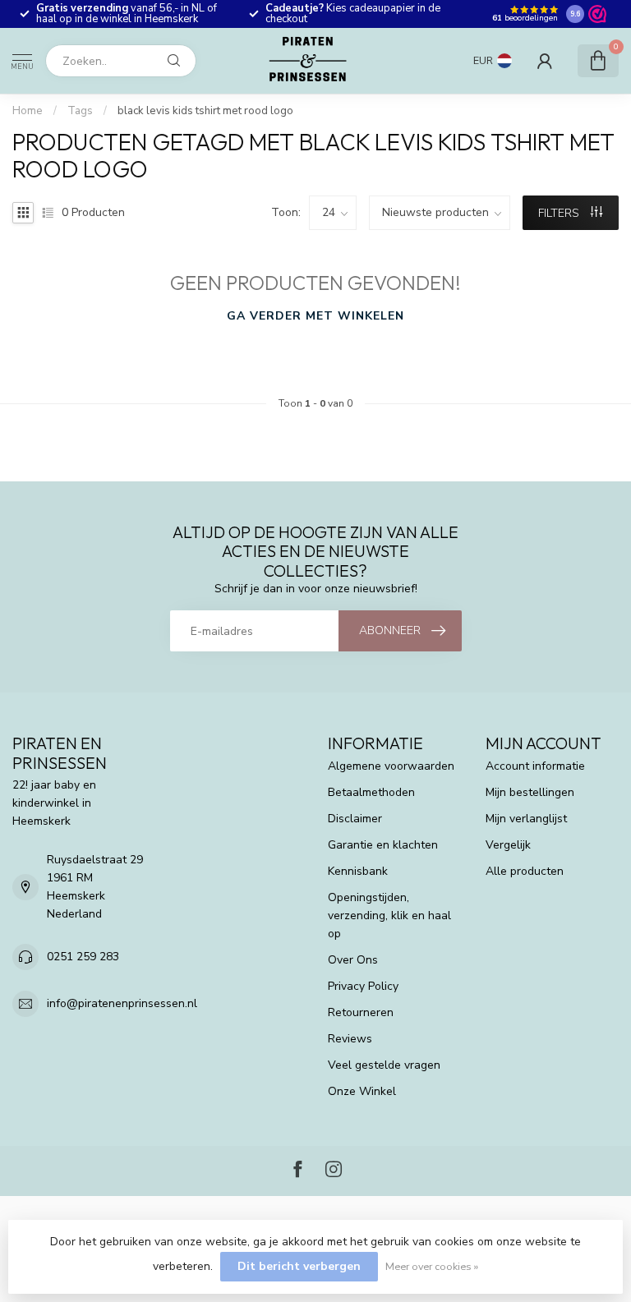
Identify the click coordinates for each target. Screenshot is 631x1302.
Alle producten (525, 871)
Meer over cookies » (431, 1266)
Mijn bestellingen (530, 792)
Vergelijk (508, 845)
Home (27, 111)
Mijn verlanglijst (526, 818)
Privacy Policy (363, 986)
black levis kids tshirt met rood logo (205, 111)
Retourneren (361, 1012)
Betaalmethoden (371, 792)
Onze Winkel (362, 1091)
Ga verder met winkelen (315, 316)
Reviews (350, 1039)
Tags (80, 111)
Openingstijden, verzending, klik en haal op (389, 915)
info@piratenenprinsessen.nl (122, 1003)
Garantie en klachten (383, 845)
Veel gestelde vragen (384, 1065)
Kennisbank (358, 871)
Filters (560, 213)
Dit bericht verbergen (299, 1266)
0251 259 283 (83, 956)
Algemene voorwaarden (391, 766)
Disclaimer (355, 818)
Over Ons (353, 960)
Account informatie (535, 766)
